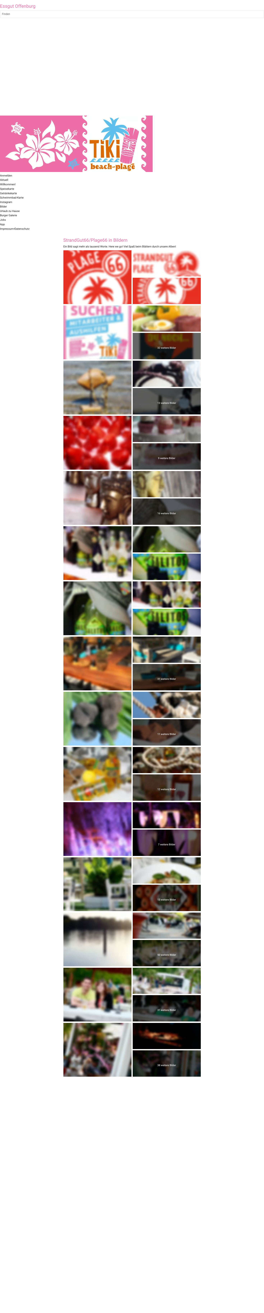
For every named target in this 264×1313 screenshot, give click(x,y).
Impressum (6, 228)
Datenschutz (22, 228)
